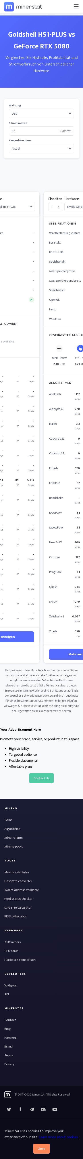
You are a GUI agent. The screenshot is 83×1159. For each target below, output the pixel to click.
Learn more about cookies (58, 1137)
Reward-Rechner (20, 140)
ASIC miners (12, 942)
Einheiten (55, 199)
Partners (10, 1037)
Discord (54, 1109)
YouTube (43, 1109)
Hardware (71, 199)
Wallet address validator (21, 890)
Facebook (20, 1109)
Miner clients (13, 837)
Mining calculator (16, 872)
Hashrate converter (18, 881)
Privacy (9, 1064)
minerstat (23, 6)
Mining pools (13, 846)
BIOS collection (15, 916)
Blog (7, 1029)
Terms (8, 1055)
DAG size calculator (18, 907)
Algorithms (12, 829)
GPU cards (11, 951)
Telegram (31, 1109)
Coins (8, 820)
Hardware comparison (20, 960)
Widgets (10, 985)
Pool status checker (18, 898)
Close (41, 1148)
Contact (10, 1020)
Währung (15, 105)
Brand (8, 1046)
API (6, 994)
